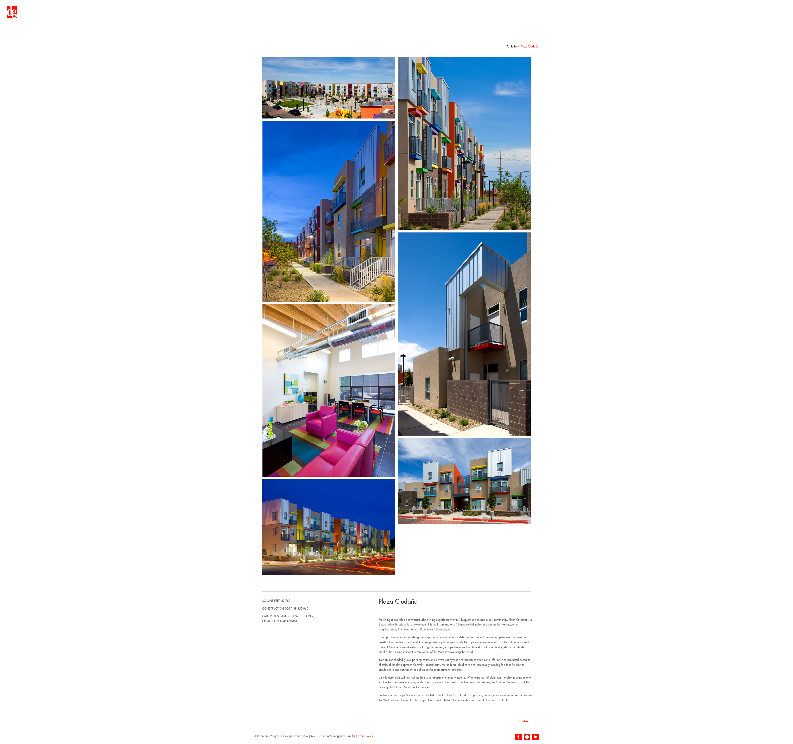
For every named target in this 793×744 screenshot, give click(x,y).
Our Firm (701, 11)
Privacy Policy (364, 736)
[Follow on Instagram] (527, 737)
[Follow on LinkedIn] (535, 737)
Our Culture (719, 11)
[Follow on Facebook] (518, 737)
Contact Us (771, 11)
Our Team (738, 11)
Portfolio (755, 11)
